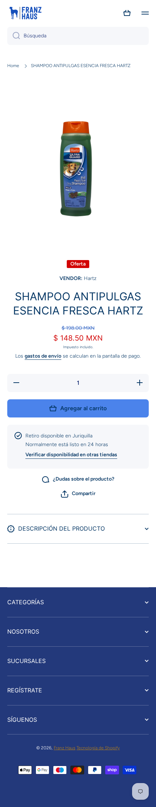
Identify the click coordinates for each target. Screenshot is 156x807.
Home (13, 65)
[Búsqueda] (13, 36)
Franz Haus (64, 747)
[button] (127, 13)
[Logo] (25, 13)
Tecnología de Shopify (98, 747)
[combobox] (78, 36)
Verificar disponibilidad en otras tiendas (71, 455)
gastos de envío (43, 356)
